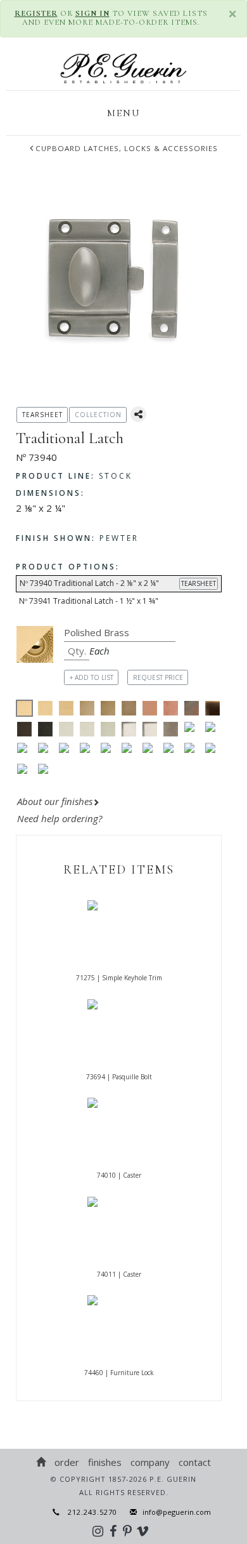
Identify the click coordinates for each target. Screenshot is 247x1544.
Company (150, 1462)
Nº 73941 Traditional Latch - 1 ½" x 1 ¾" (88, 601)
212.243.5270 (88, 1512)
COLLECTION (98, 414)
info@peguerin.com (177, 1512)
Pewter (77, 538)
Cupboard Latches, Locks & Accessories (126, 148)
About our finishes (54, 801)
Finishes (105, 1462)
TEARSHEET (198, 583)
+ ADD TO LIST (91, 677)
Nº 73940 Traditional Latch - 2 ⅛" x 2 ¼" (118, 583)
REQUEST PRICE (158, 677)
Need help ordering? (60, 818)
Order (66, 1462)
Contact (195, 1462)
